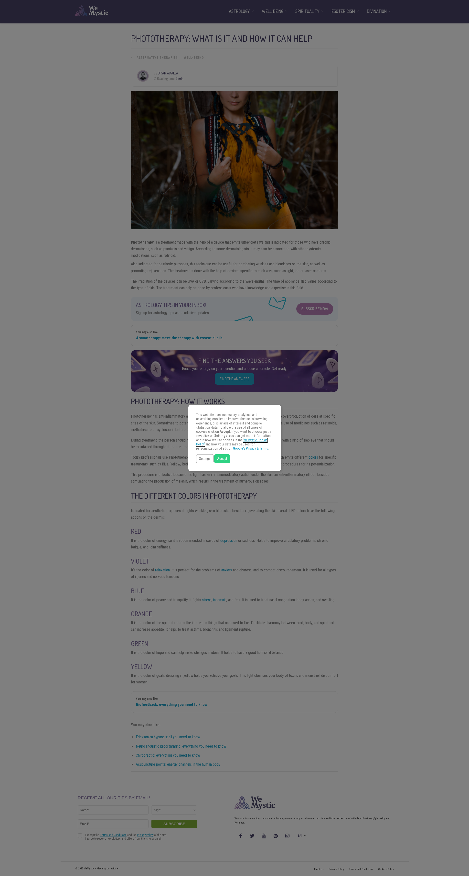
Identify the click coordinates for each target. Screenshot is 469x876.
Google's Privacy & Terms (250, 448)
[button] (204, 458)
